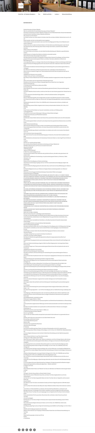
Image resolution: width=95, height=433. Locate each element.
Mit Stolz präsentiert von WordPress (60, 429)
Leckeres (57, 14)
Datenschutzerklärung (67, 14)
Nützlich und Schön (47, 14)
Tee (39, 14)
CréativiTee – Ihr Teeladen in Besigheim (26, 14)
